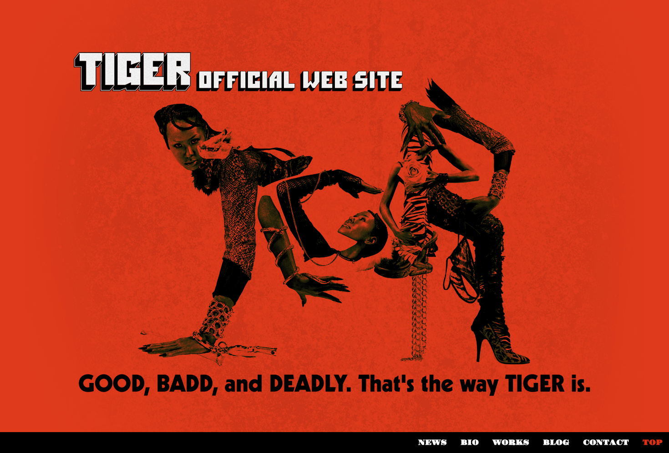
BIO (470, 442)
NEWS (432, 442)
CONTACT (606, 442)
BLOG (556, 442)
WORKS (510, 442)
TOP (652, 442)
